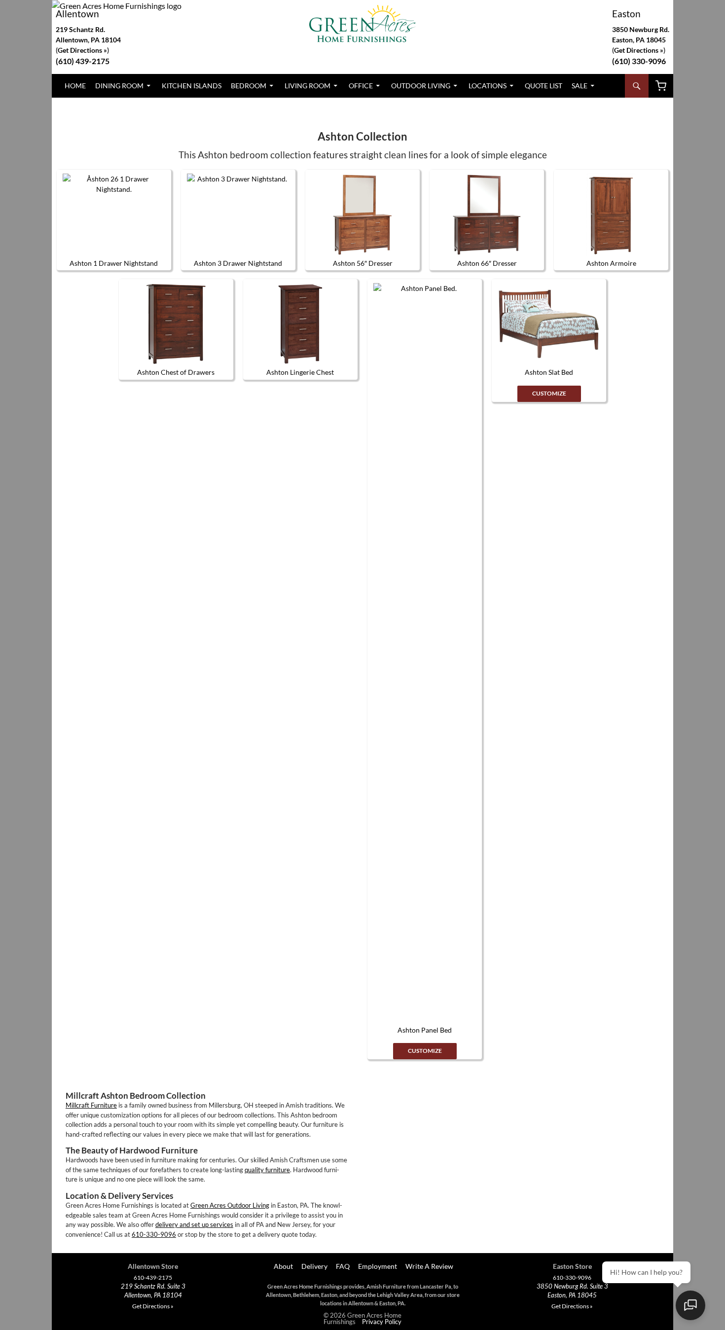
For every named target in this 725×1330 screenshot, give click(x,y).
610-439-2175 (153, 1278)
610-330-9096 (154, 1234)
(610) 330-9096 (639, 61)
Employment (377, 1266)
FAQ (343, 1266)
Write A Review (429, 1266)
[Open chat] (690, 1305)
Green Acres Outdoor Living (229, 1205)
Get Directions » (638, 50)
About (282, 1266)
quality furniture (267, 1170)
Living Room (307, 85)
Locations (488, 85)
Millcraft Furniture (91, 1105)
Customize (425, 1050)
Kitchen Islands (191, 85)
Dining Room (119, 85)
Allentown (77, 13)
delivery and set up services (194, 1224)
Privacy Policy (381, 1322)
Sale (579, 85)
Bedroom (248, 85)
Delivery (314, 1266)
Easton (626, 13)
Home (75, 85)
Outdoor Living (420, 85)
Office (361, 85)
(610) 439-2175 (82, 61)
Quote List (543, 85)
